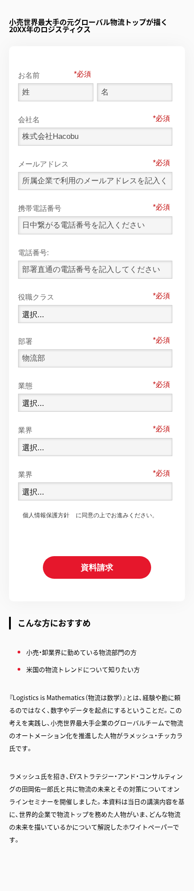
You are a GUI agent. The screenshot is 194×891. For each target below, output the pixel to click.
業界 (87, 429)
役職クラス (87, 296)
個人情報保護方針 (46, 515)
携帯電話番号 (87, 207)
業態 (87, 385)
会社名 (87, 119)
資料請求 (97, 567)
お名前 (47, 74)
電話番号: (33, 253)
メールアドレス (87, 163)
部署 (87, 340)
